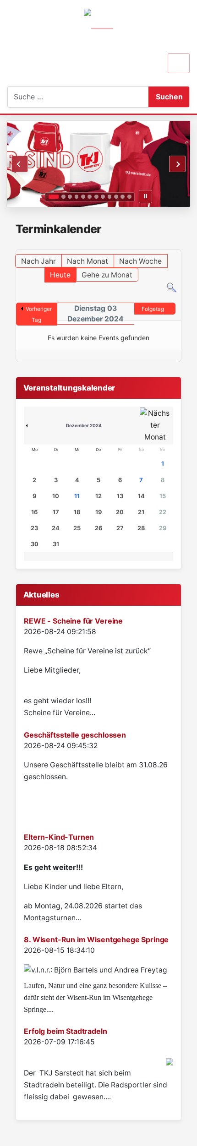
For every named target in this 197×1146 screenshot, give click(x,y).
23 (34, 528)
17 (56, 512)
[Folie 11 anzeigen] (122, 197)
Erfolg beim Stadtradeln (65, 1031)
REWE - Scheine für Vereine (73, 620)
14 (141, 496)
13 (120, 496)
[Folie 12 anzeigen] (129, 197)
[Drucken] (178, 244)
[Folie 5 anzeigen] (83, 197)
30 (34, 544)
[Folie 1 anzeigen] (54, 197)
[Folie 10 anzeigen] (116, 197)
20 (120, 512)
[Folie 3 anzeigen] (70, 197)
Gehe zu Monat (107, 275)
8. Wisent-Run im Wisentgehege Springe (96, 939)
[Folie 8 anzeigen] (103, 197)
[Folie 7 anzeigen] (96, 197)
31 (56, 544)
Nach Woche (140, 261)
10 (55, 496)
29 (162, 528)
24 (56, 528)
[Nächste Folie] (177, 164)
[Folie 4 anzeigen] (77, 197)
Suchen (169, 96)
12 (98, 496)
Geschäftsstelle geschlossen (75, 734)
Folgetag (153, 308)
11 (77, 496)
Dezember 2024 (84, 425)
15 (162, 496)
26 (98, 528)
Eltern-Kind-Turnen (59, 837)
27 (120, 528)
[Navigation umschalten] (179, 63)
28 (141, 528)
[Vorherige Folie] (19, 164)
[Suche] (171, 287)
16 (34, 512)
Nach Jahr (38, 261)
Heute (60, 275)
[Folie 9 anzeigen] (110, 197)
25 (77, 528)
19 (98, 512)
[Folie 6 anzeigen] (90, 197)
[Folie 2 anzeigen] (63, 197)
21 (141, 512)
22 (162, 512)
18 (77, 512)
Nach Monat (87, 261)
